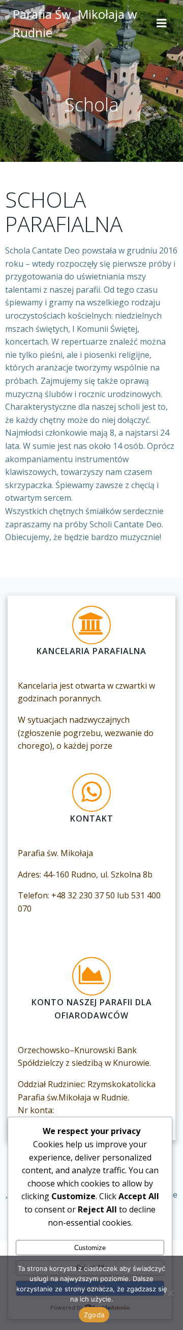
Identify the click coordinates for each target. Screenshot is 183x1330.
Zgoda (94, 1315)
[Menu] (161, 23)
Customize (90, 1248)
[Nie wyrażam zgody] (170, 1293)
